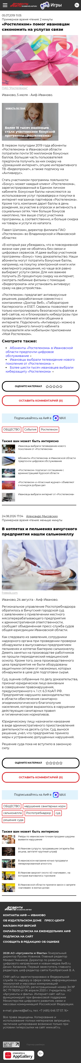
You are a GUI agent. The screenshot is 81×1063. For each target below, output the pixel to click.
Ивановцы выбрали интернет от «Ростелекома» (46, 494)
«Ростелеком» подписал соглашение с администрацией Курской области (41, 472)
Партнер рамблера (35, 1044)
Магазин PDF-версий (19, 925)
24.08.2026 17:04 (12, 516)
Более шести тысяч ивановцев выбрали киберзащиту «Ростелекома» (39, 369)
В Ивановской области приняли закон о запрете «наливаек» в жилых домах (46, 886)
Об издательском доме (22, 920)
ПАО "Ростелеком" (15, 88)
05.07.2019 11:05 (11, 15)
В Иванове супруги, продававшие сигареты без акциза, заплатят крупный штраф (46, 850)
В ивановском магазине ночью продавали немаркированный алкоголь (43, 862)
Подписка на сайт (18, 936)
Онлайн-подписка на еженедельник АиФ (37, 931)
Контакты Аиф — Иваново (24, 915)
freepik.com (10, 592)
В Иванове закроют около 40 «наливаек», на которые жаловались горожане (44, 874)
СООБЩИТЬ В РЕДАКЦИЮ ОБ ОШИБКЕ (31, 941)
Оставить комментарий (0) (41, 400)
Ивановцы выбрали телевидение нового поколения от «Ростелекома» (40, 361)
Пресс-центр (54, 920)
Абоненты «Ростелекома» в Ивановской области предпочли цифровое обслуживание (39, 352)
